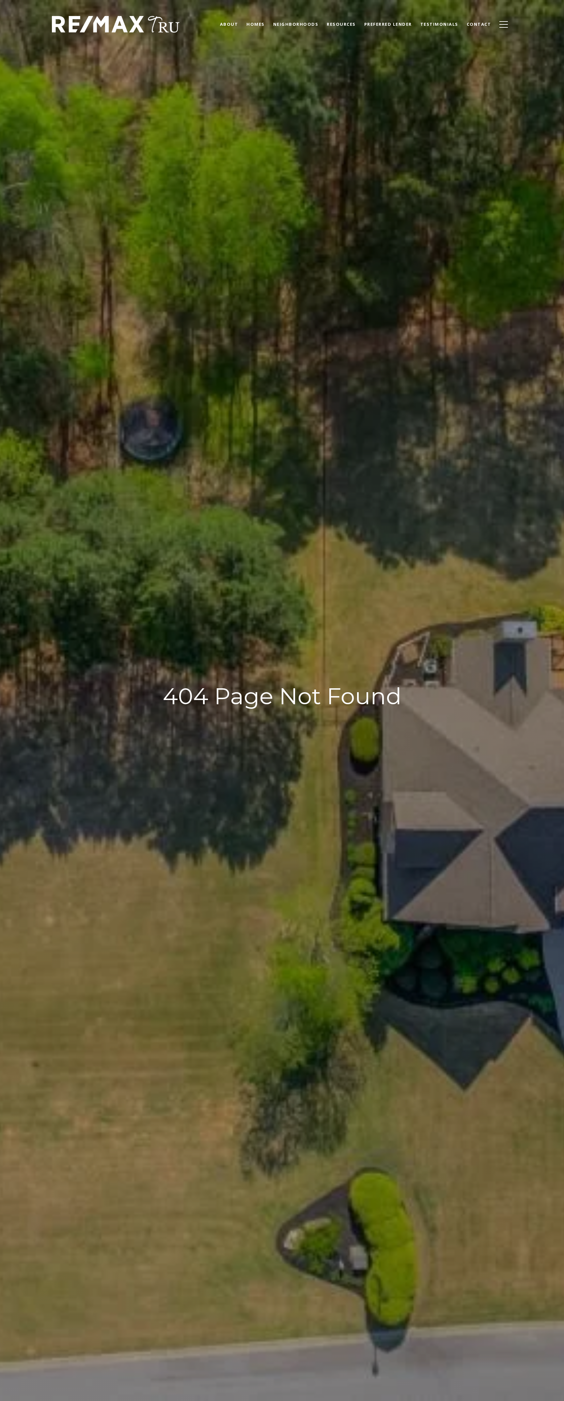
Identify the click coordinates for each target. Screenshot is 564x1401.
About (229, 24)
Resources (341, 24)
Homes (255, 24)
